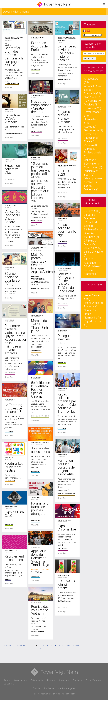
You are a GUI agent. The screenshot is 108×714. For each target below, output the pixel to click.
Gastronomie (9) (93, 130)
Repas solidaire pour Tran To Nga (67, 230)
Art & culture (10, 179)
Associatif (9, 241)
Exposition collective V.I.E (12, 169)
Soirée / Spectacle (12, 83)
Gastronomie (10, 480)
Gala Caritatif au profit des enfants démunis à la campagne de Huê (14, 55)
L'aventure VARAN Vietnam (12, 118)
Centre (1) (90, 310)
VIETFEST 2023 (65, 172)
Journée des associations (40, 450)
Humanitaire (62, 242)
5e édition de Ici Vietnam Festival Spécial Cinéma (40, 389)
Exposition (9, 524)
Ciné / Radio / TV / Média (14, 133)
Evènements (37, 680)
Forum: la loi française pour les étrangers (40, 508)
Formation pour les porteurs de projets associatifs (66, 467)
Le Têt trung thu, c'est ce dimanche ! (13, 408)
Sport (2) (89, 174)
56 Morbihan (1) (93, 266)
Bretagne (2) (91, 306)
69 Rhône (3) (91, 236)
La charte (49, 688)
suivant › (66, 645)
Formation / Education (40, 288)
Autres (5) (90, 148)
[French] (84, 31)
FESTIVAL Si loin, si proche (67, 584)
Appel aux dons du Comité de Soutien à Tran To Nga (40, 558)
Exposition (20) (92, 108)
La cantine (9, 683)
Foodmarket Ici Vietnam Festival (14, 467)
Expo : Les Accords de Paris (39, 46)
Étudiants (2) (91, 171)
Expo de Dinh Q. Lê (14, 514)
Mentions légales (66, 688)
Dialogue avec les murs (64, 339)
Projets (51, 680)
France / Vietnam (37, 631)
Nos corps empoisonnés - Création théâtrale (41, 107)
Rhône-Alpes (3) (93, 302)
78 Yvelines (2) (92, 248)
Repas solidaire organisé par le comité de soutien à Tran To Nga (67, 402)
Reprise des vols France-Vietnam (40, 610)
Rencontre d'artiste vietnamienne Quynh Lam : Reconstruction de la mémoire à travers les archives (16, 339)
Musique (8, 579)
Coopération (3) (93, 167)
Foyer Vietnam (93, 680)
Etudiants (77, 680)
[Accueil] (54, 4)
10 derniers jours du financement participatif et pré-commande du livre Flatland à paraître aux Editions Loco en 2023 (40, 182)
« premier (8, 645)
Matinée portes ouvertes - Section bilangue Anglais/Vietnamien (45, 263)
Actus (7, 680)
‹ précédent (20, 645)
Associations (20, 680)
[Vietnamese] (88, 31)
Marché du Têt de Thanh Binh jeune (39, 326)
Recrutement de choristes (14, 558)
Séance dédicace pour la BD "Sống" (12, 279)
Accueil (7, 11)
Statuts (36, 688)
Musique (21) (91, 104)
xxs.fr (72, 694)
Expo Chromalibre (67, 527)
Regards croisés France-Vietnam (64, 117)
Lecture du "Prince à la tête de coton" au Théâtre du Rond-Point (66, 282)
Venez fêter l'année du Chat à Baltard (13, 217)
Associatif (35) (92, 86)
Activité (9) (90, 126)
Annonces (64, 680)
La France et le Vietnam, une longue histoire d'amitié (67, 53)
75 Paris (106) (92, 211)
